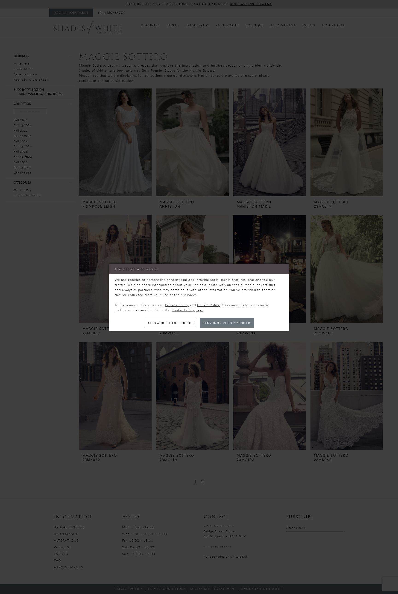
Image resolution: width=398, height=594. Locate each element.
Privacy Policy (177, 305)
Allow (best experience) (171, 323)
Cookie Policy (208, 305)
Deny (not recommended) (227, 323)
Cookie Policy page (187, 310)
